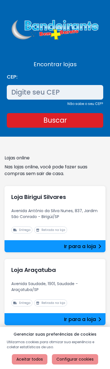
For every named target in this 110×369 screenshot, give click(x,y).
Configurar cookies (75, 359)
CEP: (12, 76)
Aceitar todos (29, 359)
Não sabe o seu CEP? (85, 103)
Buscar (55, 120)
